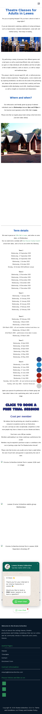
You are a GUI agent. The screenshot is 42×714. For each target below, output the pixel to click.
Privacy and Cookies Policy (28, 710)
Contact (4, 658)
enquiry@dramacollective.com (12, 672)
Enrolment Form (7, 661)
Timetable (5, 654)
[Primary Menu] (38, 3)
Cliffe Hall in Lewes (21, 235)
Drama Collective (22, 707)
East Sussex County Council (31, 241)
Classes (4, 651)
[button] (21, 610)
